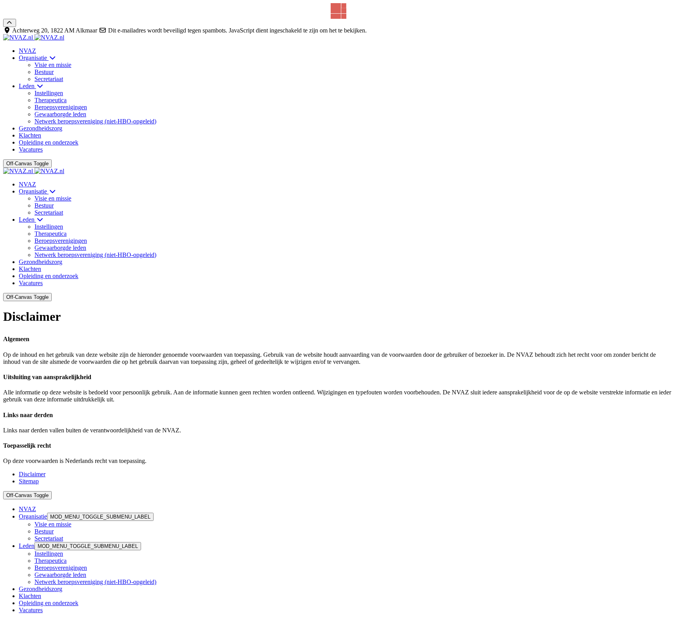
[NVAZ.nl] (33, 37)
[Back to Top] (9, 23)
